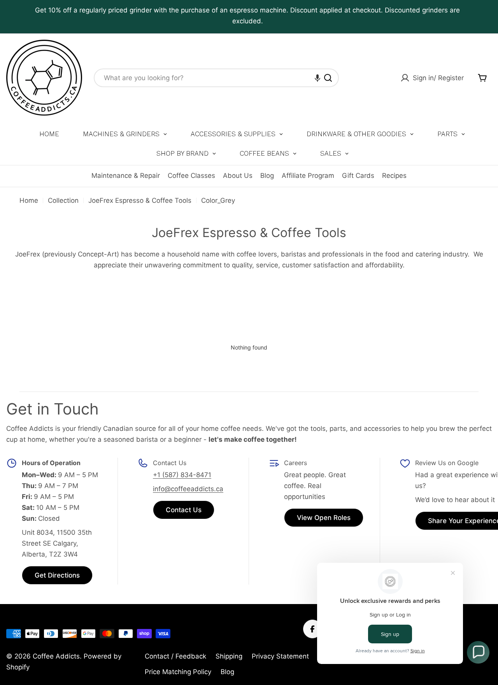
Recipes (394, 175)
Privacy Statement (280, 656)
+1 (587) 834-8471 (182, 475)
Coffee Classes (191, 175)
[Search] (328, 78)
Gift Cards (358, 175)
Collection (63, 200)
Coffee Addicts (56, 656)
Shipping (229, 656)
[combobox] (216, 77)
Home (28, 200)
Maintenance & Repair (125, 175)
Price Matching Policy (178, 672)
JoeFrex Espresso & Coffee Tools (139, 200)
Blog (267, 175)
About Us (238, 175)
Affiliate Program (308, 175)
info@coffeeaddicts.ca (188, 489)
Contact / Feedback (175, 656)
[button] (317, 77)
